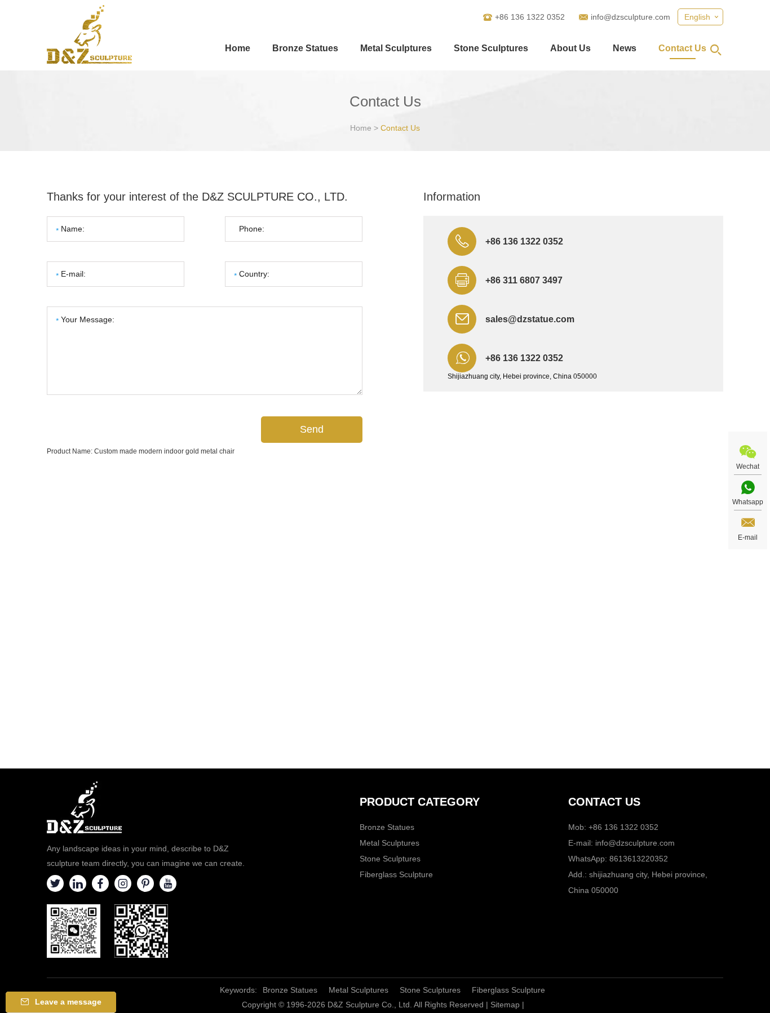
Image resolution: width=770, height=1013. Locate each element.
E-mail (748, 537)
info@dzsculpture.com (630, 16)
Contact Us (682, 48)
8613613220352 (638, 858)
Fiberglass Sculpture (396, 874)
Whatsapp (747, 502)
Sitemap (505, 1004)
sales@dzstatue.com (529, 319)
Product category (420, 802)
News (624, 48)
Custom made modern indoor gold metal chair (164, 451)
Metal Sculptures (396, 48)
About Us (570, 48)
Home (237, 48)
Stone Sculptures (491, 48)
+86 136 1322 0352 (524, 358)
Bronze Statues (305, 48)
